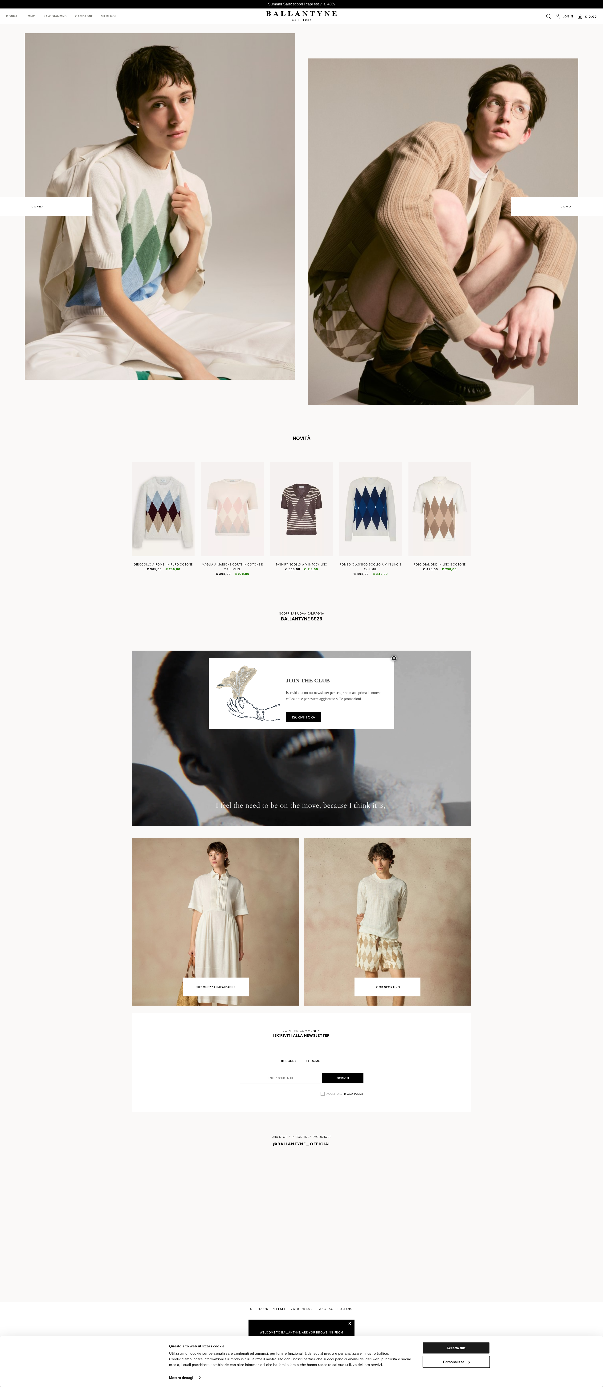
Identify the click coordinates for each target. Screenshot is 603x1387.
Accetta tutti (456, 1348)
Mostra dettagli (181, 1378)
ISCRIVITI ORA (303, 717)
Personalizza (453, 1362)
